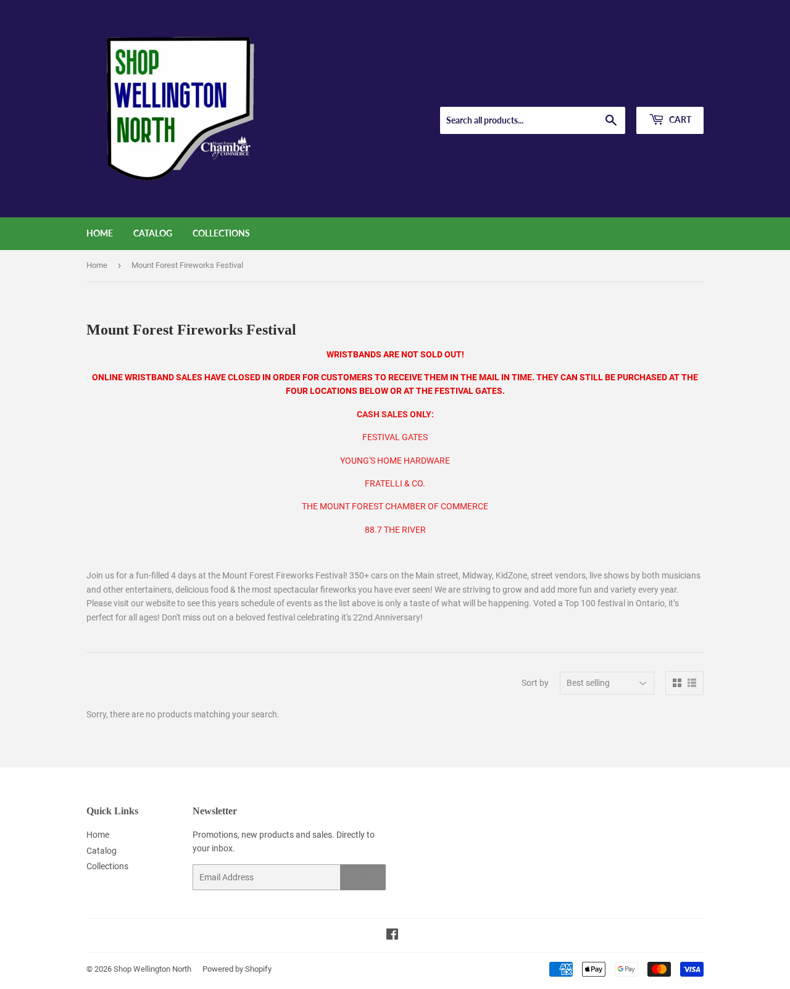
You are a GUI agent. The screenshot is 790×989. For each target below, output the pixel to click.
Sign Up (363, 877)
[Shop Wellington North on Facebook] (392, 936)
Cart (679, 119)
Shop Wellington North (152, 969)
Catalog (152, 233)
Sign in (615, 91)
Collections (221, 233)
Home (99, 233)
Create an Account (673, 91)
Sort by (535, 683)
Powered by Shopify (237, 969)
